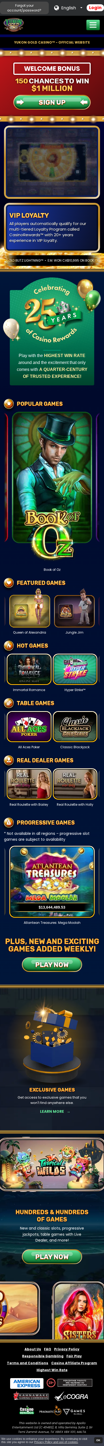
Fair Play (74, 1356)
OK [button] (98, 1440)
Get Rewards (52, 1111)
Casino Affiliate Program (74, 1363)
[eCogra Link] (72, 1396)
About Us (33, 1349)
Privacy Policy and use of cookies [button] (56, 1442)
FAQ (47, 1349)
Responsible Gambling (42, 1356)
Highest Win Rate (52, 1370)
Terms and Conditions (27, 1363)
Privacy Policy (66, 1349)
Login (95, 8)
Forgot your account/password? (24, 8)
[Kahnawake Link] (31, 1396)
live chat (66, 235)
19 (50, 1383)
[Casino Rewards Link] (26, 1410)
